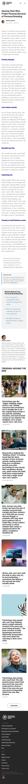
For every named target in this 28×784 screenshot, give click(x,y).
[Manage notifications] (3, 777)
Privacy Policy (5, 765)
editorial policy (8, 267)
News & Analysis (6, 745)
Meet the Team (6, 757)
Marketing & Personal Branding (10, 731)
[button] (14, 705)
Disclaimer (4, 763)
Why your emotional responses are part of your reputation (13, 311)
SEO (3, 748)
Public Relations (6, 734)
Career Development (7, 726)
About (3, 754)
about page (19, 267)
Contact (4, 760)
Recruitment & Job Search (9, 728)
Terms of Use (5, 768)
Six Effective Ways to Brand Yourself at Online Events (14, 320)
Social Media (5, 737)
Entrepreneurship (6, 740)
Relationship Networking (8, 742)
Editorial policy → (14, 282)
